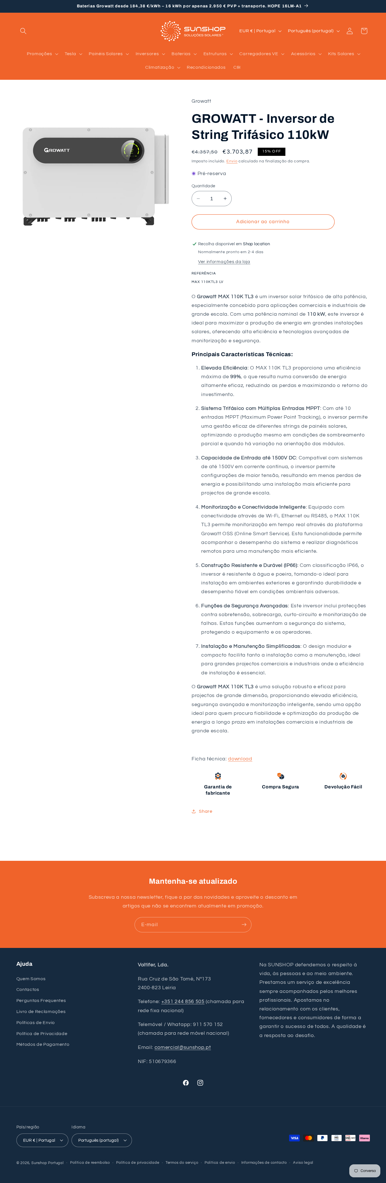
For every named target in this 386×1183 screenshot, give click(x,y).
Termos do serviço (182, 1163)
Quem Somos (31, 978)
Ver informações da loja (224, 261)
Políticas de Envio (35, 1022)
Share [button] (205, 811)
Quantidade (203, 186)
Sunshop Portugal (47, 1163)
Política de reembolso (90, 1163)
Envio (231, 161)
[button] (23, 31)
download (240, 759)
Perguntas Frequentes (41, 1001)
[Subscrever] (244, 924)
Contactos (27, 990)
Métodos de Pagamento (43, 1044)
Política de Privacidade (42, 1033)
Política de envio (220, 1163)
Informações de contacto (264, 1163)
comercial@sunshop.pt (183, 1047)
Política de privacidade (137, 1163)
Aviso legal (303, 1163)
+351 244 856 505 (183, 1002)
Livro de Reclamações (41, 1011)
